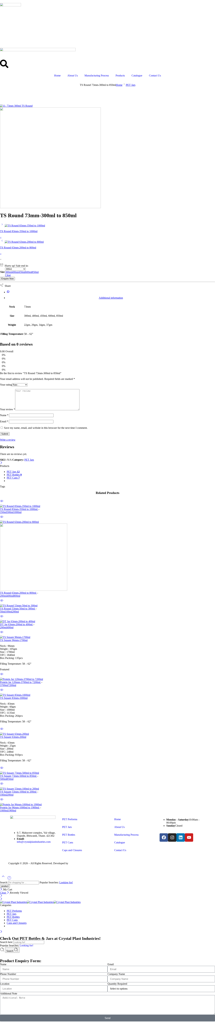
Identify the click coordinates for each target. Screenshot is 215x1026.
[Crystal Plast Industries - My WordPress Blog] (40, 902)
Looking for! (66, 882)
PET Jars (130, 84)
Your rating (6, 384)
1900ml (12, 810)
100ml (8, 611)
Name (4, 415)
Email (4, 421)
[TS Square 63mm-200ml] (107, 734)
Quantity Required (117, 983)
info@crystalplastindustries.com (34, 841)
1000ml (17, 512)
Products (120, 75)
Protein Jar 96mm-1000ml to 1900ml (20, 807)
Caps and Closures (72, 850)
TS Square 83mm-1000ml (14, 698)
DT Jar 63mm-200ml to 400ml (16, 624)
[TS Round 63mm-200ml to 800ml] (2, 241)
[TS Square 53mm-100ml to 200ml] (107, 788)
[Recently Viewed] (9, 879)
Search (4, 882)
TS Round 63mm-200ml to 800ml (18, 592)
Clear (8, 275)
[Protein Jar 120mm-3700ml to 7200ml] (107, 679)
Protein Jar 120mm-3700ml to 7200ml (20, 682)
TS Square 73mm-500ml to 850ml (18, 775)
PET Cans (13, 477)
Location (4, 983)
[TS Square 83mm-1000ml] (107, 695)
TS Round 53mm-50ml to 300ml (17, 608)
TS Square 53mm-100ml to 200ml (18, 791)
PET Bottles (14, 474)
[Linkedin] (180, 837)
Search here (6, 942)
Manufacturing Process (96, 75)
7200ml (12, 685)
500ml (10, 512)
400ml (10, 595)
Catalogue (137, 75)
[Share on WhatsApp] (8, 292)
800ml (16, 595)
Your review (7, 409)
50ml (2, 611)
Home (57, 75)
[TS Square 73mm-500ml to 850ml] (107, 772)
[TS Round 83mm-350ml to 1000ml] (2, 225)
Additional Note (8, 993)
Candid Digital (76, 863)
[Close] (1, 463)
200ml (3, 595)
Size (2, 271)
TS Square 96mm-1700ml (14, 640)
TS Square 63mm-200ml (13, 737)
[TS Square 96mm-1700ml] (107, 637)
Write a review (7, 439)
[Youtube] (189, 837)
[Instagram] (172, 837)
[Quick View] (1, 503)
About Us (72, 75)
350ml (3, 512)
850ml (10, 779)
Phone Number (8, 974)
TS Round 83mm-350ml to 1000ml (19, 509)
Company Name (116, 974)
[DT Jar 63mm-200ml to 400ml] (107, 621)
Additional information (111, 297)
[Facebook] (164, 837)
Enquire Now (7, 278)
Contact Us (155, 75)
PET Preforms (69, 819)
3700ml (4, 685)
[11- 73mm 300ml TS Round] (16, 105)
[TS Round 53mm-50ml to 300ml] (107, 605)
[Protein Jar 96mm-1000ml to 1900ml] (107, 804)
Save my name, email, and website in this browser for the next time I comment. (46, 427)
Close (3, 892)
